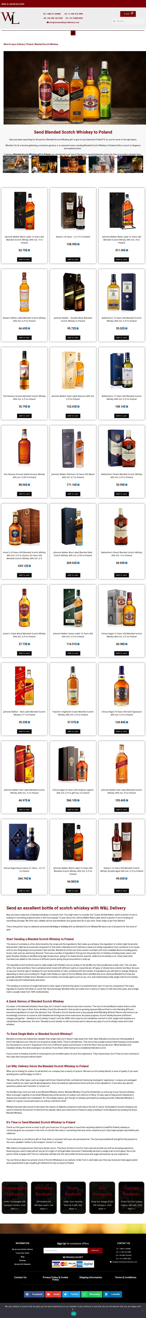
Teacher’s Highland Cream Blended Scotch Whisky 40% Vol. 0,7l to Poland (73, 713)
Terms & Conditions (125, 1277)
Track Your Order (22, 1253)
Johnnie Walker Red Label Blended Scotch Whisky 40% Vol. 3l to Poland (121, 791)
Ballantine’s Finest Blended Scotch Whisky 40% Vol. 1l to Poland (121, 554)
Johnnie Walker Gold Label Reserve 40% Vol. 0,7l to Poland (73, 397)
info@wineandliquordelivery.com (64, 22)
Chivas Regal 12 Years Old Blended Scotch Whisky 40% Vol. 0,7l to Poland (121, 635)
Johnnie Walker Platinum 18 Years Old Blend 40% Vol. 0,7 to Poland (72, 476)
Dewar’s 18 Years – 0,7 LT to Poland (73, 236)
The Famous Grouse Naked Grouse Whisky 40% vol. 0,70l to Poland (24, 476)
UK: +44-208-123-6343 (53, 18)
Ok (73, 1314)
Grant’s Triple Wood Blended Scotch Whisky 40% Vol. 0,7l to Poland (24, 635)
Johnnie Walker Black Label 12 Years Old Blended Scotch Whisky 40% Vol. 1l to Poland (24, 239)
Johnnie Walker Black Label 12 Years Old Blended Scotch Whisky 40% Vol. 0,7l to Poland (72, 871)
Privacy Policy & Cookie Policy (55, 1278)
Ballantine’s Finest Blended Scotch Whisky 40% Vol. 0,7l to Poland (121, 476)
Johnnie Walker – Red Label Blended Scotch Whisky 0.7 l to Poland (24, 713)
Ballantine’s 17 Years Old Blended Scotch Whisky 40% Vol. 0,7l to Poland (121, 397)
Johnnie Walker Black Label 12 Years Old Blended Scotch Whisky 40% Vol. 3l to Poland (121, 239)
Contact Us (20, 1277)
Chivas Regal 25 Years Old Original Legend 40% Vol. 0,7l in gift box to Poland (72, 791)
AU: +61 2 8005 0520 (74, 18)
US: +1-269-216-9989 (73, 14)
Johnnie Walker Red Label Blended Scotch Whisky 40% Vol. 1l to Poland (24, 791)
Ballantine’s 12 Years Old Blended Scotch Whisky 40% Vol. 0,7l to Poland (121, 319)
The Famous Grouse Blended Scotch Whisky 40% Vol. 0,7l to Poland (24, 397)
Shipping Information (90, 1277)
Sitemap (22, 1260)
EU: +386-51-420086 (52, 14)
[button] (73, 33)
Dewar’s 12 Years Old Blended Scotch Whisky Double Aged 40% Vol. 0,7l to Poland (121, 869)
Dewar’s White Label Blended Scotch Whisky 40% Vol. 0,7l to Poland (24, 319)
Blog (22, 1257)
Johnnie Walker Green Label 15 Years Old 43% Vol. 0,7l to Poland (73, 635)
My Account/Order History (22, 1249)
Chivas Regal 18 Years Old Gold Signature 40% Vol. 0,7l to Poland (122, 713)
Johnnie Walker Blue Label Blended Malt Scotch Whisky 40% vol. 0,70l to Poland (72, 554)
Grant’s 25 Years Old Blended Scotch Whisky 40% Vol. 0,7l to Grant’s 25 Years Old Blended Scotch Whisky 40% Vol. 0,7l (24, 555)
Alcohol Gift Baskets (22, 1264)
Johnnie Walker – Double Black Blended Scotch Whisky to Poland (73, 319)
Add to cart (24, 260)
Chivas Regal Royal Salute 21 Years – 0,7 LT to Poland (24, 869)
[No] (142, 1310)
